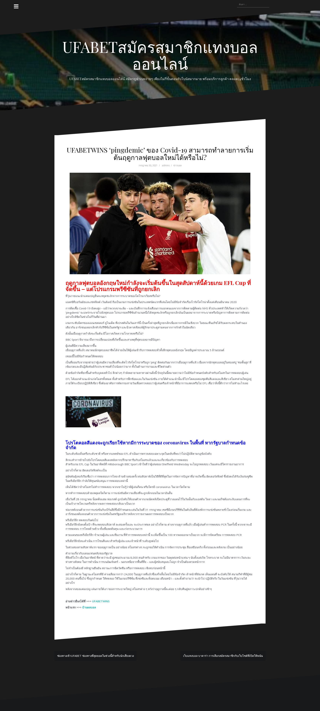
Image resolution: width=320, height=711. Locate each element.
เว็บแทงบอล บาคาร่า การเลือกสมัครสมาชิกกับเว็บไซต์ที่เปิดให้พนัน (223, 656)
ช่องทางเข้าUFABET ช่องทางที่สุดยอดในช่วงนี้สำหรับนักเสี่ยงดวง (95, 656)
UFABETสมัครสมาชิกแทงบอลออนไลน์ (160, 54)
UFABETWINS (100, 601)
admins (166, 165)
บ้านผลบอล (89, 607)
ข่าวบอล (177, 165)
